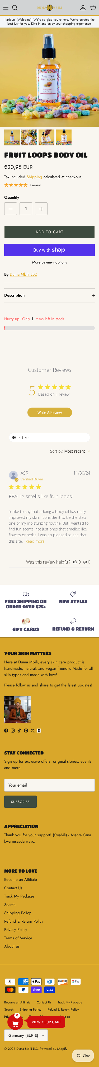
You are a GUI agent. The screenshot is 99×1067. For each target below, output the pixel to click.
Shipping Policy (17, 913)
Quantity (11, 197)
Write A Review (49, 412)
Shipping (34, 177)
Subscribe (20, 801)
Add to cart (49, 232)
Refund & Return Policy (23, 921)
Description (14, 295)
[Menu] (6, 8)
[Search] (17, 8)
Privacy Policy (15, 929)
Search (10, 905)
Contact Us (13, 888)
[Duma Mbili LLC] (49, 8)
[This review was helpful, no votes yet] (75, 562)
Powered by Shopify (53, 1048)
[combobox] (70, 451)
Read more (35, 541)
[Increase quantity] (41, 208)
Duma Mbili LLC (23, 274)
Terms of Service (18, 938)
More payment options (49, 262)
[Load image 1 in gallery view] (49, 77)
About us (12, 946)
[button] (15, 1022)
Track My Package (19, 896)
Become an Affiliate (20, 879)
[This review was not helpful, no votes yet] (85, 562)
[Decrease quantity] (10, 208)
